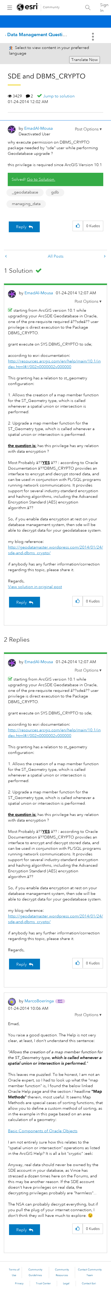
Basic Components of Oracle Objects (42, 1131)
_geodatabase (25, 192)
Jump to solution (59, 96)
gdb (55, 192)
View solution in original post (35, 586)
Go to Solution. (41, 179)
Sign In (104, 7)
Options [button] (93, 36)
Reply (21, 226)
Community (51, 7)
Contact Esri (89, 1283)
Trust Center (43, 1283)
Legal (66, 1283)
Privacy (19, 1283)
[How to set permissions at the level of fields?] (104, 256)
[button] (88, 129)
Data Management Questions (38, 34)
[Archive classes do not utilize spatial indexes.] (6, 256)
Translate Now (84, 59)
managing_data (26, 203)
